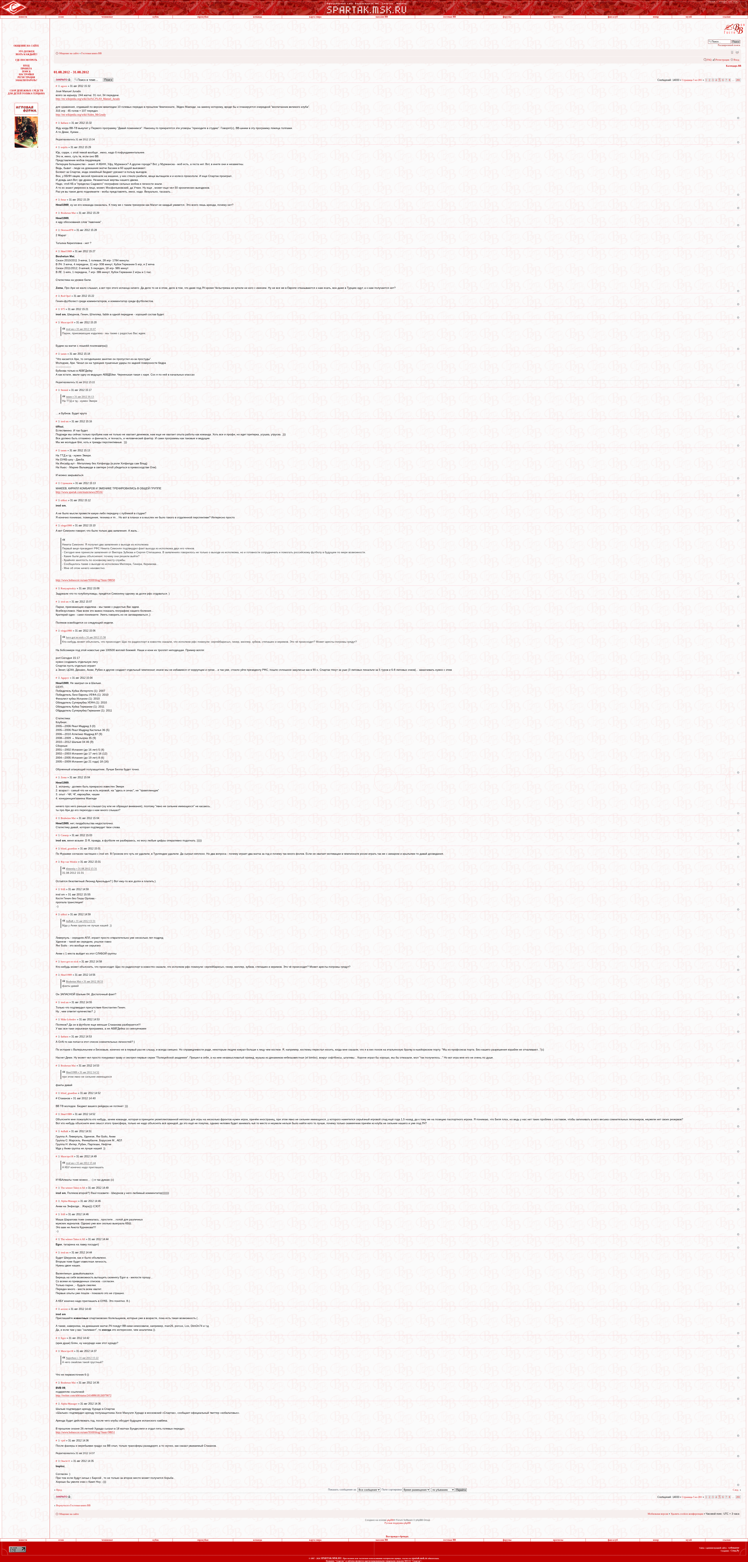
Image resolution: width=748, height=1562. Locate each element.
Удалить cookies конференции (687, 1513)
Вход (736, 59)
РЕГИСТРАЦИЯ (26, 77)
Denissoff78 (67, 230)
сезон (61, 16)
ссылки (726, 16)
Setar (63, 199)
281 (738, 80)
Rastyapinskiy (68, 588)
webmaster (733, 1547)
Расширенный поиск (729, 45)
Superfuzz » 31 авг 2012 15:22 (82, 1357)
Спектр (65, 835)
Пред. (59, 1489)
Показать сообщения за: (342, 1489)
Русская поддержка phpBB (398, 1523)
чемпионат (107, 16)
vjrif (63, 1440)
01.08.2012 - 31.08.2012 (71, 72)
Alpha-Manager (69, 1201)
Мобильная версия (732, 52)
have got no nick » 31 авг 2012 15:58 (86, 637)
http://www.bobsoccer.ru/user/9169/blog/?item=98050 (85, 580)
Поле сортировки (392, 1489)
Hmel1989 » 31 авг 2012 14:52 (82, 1072)
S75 (63, 309)
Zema (64, 777)
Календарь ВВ (733, 65)
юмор (656, 16)
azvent (64, 1309)
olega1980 (66, 525)
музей (689, 16)
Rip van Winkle (69, 861)
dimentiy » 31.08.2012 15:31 (81, 868)
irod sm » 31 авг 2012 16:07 (81, 329)
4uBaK (64, 1131)
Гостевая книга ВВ (91, 53)
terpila (64, 147)
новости (23, 16)
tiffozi (64, 500)
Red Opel (66, 295)
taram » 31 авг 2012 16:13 (80, 396)
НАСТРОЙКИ (26, 74)
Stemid (64, 390)
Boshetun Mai (68, 212)
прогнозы (558, 16)
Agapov (65, 677)
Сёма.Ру (735, 1550)
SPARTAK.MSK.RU (331, 1558)
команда (257, 16)
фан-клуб (613, 16)
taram (64, 353)
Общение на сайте (69, 53)
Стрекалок (66, 483)
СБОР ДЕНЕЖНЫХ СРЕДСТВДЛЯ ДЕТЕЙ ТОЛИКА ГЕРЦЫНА (26, 92)
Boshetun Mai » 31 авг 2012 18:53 (84, 981)
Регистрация (722, 59)
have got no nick (70, 961)
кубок (156, 16)
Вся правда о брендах (397, 1536)
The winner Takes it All (73, 1187)
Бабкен (64, 122)
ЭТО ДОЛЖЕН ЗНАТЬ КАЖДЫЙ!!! (26, 53)
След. (736, 1489)
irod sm (65, 421)
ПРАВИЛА (26, 68)
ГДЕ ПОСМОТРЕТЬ (26, 60)
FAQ (709, 59)
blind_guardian (69, 848)
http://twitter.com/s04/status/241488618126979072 (83, 1395)
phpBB (390, 1520)
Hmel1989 (66, 251)
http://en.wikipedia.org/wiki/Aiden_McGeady (81, 114)
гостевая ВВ (449, 16)
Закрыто (58, 78)
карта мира (315, 16)
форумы (507, 16)
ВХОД (26, 65)
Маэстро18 (67, 322)
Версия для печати (737, 52)
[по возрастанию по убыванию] (449, 1489)
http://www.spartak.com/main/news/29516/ (79, 492)
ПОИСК (26, 71)
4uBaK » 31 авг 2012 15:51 (80, 921)
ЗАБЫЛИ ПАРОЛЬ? (26, 80)
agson (64, 86)
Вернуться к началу (738, 118)
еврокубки (202, 16)
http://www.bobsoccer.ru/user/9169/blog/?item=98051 (85, 1432)
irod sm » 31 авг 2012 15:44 (81, 1163)
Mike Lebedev (68, 1019)
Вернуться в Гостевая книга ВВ (73, 1505)
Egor (63, 1338)
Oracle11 (65, 1461)
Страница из (692, 80)
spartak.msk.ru (419, 1558)
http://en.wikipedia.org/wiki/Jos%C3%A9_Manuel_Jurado (88, 98)
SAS (63, 889)
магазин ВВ (382, 16)
